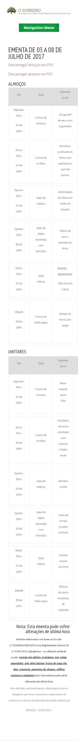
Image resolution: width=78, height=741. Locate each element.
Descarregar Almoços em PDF (30, 65)
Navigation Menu (39, 27)
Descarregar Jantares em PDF (30, 74)
